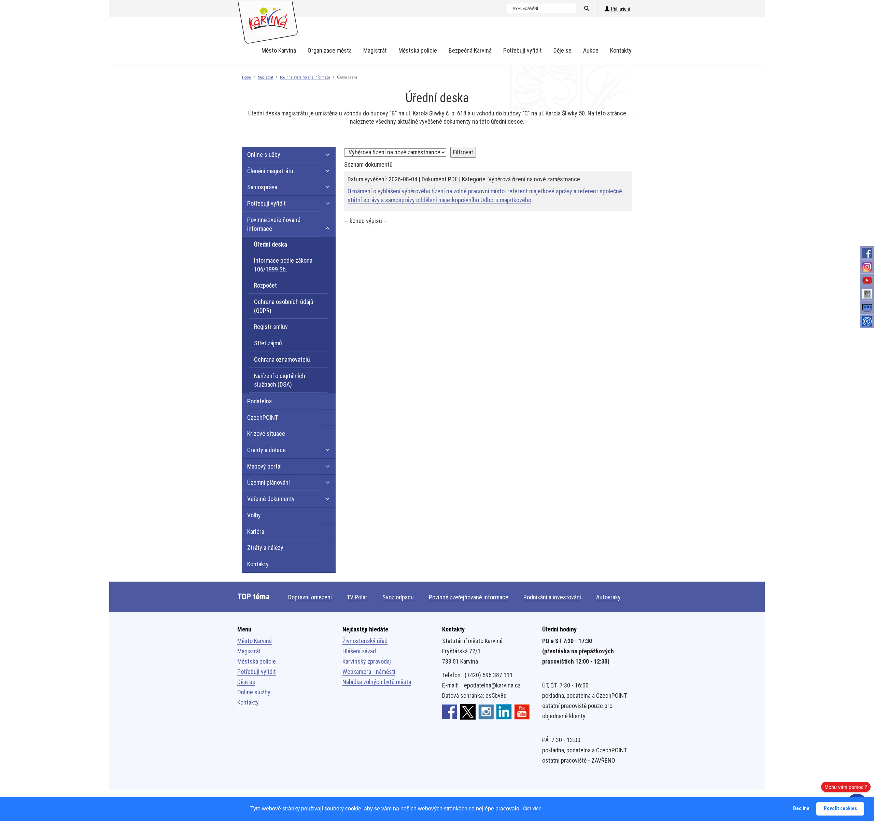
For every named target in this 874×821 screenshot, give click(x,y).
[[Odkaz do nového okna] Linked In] (504, 711)
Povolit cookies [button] (840, 808)
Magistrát (265, 77)
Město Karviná (254, 640)
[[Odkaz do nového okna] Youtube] (522, 711)
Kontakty (248, 702)
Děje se (246, 681)
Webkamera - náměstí (368, 671)
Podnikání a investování (552, 597)
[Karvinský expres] (867, 308)
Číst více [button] (532, 808)
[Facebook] (867, 253)
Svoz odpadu (398, 597)
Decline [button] (801, 808)
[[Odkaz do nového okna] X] (468, 711)
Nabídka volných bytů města (376, 681)
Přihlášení (620, 9)
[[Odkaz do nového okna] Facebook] (449, 711)
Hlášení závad (359, 651)
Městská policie (256, 661)
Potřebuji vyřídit (256, 671)
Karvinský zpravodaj (366, 661)
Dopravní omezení (310, 597)
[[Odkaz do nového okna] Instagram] (486, 711)
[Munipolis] (867, 321)
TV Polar (357, 597)
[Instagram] (867, 267)
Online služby (253, 692)
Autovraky (608, 597)
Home (246, 77)
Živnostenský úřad (364, 640)
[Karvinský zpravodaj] (867, 294)
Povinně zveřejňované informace (305, 77)
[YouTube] (867, 280)
